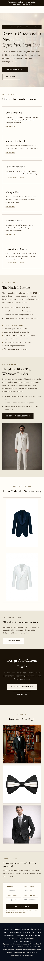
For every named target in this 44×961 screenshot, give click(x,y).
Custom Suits (8, 929)
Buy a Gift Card (13, 641)
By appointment (8, 944)
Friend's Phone (29, 895)
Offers (32, 932)
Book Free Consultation (22, 687)
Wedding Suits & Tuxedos (23, 929)
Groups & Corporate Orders (19, 932)
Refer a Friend (22, 906)
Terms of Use (23, 935)
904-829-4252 (18, 941)
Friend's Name (28, 886)
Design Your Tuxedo (15, 69)
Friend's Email (11, 895)
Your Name (10, 886)
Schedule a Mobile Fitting (18, 416)
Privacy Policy (34, 935)
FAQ (9, 935)
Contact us (27, 941)
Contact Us (11, 77)
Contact (14, 935)
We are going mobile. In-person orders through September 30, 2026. (22, 3)
